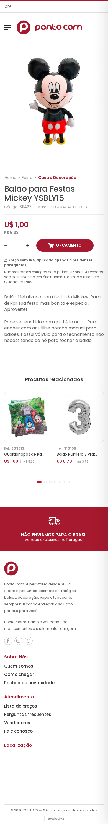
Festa (27, 177)
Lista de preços (20, 706)
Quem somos (18, 666)
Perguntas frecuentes (27, 714)
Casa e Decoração (57, 177)
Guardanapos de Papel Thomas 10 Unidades (46, 454)
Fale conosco (18, 731)
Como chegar (19, 674)
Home (10, 177)
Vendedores (17, 723)
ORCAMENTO (69, 245)
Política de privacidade (29, 683)
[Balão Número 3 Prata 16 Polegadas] (80, 417)
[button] (39, 482)
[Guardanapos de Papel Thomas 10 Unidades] (27, 417)
